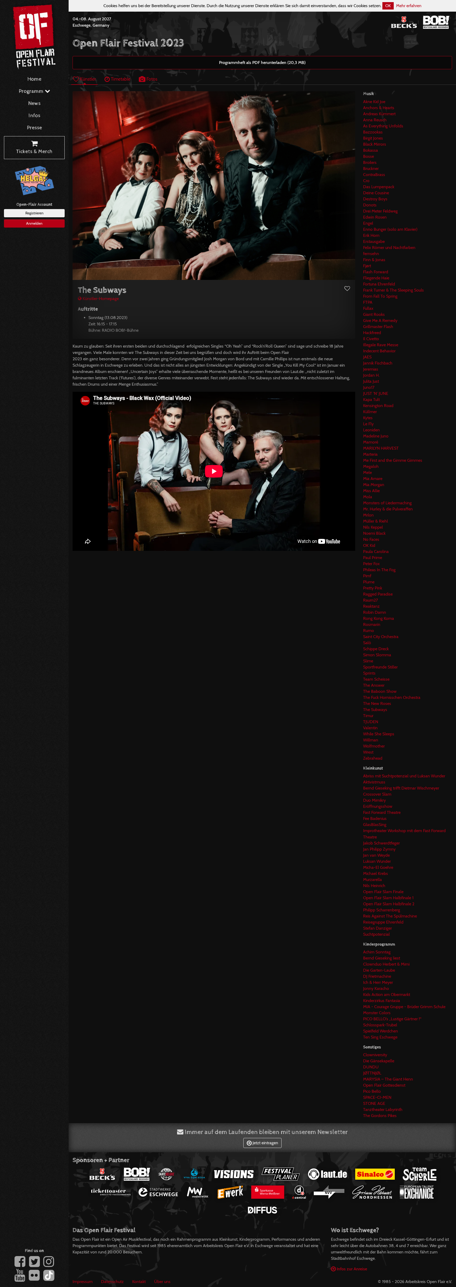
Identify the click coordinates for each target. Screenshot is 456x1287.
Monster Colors (377, 1012)
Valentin (370, 727)
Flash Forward (375, 271)
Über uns (162, 1281)
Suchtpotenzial (376, 934)
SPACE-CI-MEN (377, 1097)
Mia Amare (372, 478)
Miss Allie (371, 490)
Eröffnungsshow (377, 806)
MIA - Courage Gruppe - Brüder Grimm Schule (404, 1006)
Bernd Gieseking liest (381, 958)
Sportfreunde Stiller (380, 667)
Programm (32, 91)
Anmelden (34, 223)
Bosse (368, 156)
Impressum (83, 1281)
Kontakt (139, 1281)
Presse (34, 128)
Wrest (368, 752)
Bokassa (370, 150)
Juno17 (368, 387)
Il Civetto (371, 338)
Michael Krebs (375, 873)
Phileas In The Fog (379, 569)
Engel (368, 223)
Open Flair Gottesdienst (384, 1085)
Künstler (87, 79)
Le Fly (368, 423)
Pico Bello (372, 1091)
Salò (367, 642)
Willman (370, 739)
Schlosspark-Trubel (380, 1024)
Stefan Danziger (377, 928)
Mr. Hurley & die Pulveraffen (388, 508)
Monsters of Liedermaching (387, 502)
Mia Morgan (373, 484)
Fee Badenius (375, 818)
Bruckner (371, 168)
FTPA (367, 302)
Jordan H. (371, 375)
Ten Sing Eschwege (380, 1037)
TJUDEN (370, 721)
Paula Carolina (376, 551)
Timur (368, 715)
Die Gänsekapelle (378, 1060)
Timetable (120, 79)
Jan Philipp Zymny (379, 849)
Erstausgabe (374, 241)
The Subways (375, 709)
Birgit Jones (373, 138)
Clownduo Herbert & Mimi (386, 964)
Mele (367, 472)
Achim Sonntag (377, 951)
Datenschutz (112, 1281)
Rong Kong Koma (378, 618)
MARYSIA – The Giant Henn (388, 1079)
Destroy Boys (375, 198)
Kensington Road (378, 405)
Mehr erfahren (408, 5)
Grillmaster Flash (378, 326)
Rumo (368, 630)
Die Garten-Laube (379, 970)
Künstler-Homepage (100, 298)
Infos (34, 116)
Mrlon (368, 515)
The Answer (373, 685)
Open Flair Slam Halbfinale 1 (388, 897)
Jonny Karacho (376, 988)
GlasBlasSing (374, 824)
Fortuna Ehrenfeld (379, 284)
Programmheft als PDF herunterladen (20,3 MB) (262, 62)
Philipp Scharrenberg (381, 909)
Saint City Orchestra (380, 636)
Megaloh (371, 466)
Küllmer (370, 411)
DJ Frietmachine (377, 976)
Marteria (370, 454)
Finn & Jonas (374, 259)
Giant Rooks (374, 314)
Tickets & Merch (34, 152)
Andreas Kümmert (379, 113)
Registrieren (34, 213)
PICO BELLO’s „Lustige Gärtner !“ (392, 1018)
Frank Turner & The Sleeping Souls (393, 290)
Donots (370, 204)
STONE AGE (374, 1103)
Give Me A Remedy (380, 320)
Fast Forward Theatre (382, 812)
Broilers (370, 162)
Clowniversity (375, 1054)
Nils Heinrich (374, 885)
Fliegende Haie (376, 277)
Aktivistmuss (374, 782)
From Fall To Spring (380, 296)
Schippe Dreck (376, 648)
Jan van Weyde (376, 855)
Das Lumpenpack (378, 186)
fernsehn (371, 253)
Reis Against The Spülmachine (390, 916)
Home (34, 79)
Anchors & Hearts (378, 107)
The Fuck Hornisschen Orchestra (391, 697)
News (34, 103)
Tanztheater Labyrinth (382, 1109)
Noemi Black (374, 533)
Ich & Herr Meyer (378, 982)
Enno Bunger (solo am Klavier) (390, 229)
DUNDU (371, 1066)
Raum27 (370, 600)
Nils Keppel (373, 527)
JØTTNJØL (372, 1073)
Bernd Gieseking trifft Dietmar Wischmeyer (401, 788)
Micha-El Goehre (378, 867)
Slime (368, 660)
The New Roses (377, 703)
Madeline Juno (375, 436)
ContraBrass (374, 174)
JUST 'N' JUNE (375, 393)
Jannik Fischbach (377, 363)
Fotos (151, 79)
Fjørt (367, 265)
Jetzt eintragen (264, 1142)
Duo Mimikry (374, 800)
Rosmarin (371, 624)
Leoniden (371, 429)
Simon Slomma (377, 654)
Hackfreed (372, 332)
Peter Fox (371, 563)
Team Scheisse (376, 679)
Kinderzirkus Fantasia (381, 1000)
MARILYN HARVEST (381, 448)
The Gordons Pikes (380, 1115)
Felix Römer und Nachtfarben (389, 247)
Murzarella (372, 879)
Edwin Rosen (375, 217)
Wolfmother (374, 746)
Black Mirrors (374, 144)
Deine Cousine (376, 192)
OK (388, 5)
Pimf (367, 575)
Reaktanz (371, 606)
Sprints (369, 673)
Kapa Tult (371, 399)
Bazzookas (373, 132)
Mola (367, 496)
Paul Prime (372, 557)
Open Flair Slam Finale (383, 891)
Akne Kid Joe (374, 101)
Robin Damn (374, 612)
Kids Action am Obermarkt (386, 994)
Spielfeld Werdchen (380, 1031)
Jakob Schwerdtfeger (381, 843)
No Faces (371, 539)
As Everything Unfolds (383, 125)
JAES (367, 356)
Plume (368, 581)
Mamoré (370, 442)
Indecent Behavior (379, 350)
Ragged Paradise (378, 594)
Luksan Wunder (377, 861)
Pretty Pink (372, 588)
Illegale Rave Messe (380, 344)
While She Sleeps (378, 733)
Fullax (368, 308)
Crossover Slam (377, 794)
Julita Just (371, 381)
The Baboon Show (380, 691)
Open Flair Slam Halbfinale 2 (388, 903)
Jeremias (370, 369)
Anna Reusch (375, 119)
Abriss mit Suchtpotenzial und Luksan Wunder (404, 775)
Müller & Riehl (375, 521)
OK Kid (369, 545)
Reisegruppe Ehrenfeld (383, 922)
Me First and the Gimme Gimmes (392, 460)
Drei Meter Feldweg (380, 211)
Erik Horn (371, 235)
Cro (366, 180)
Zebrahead (372, 758)
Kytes (368, 417)
